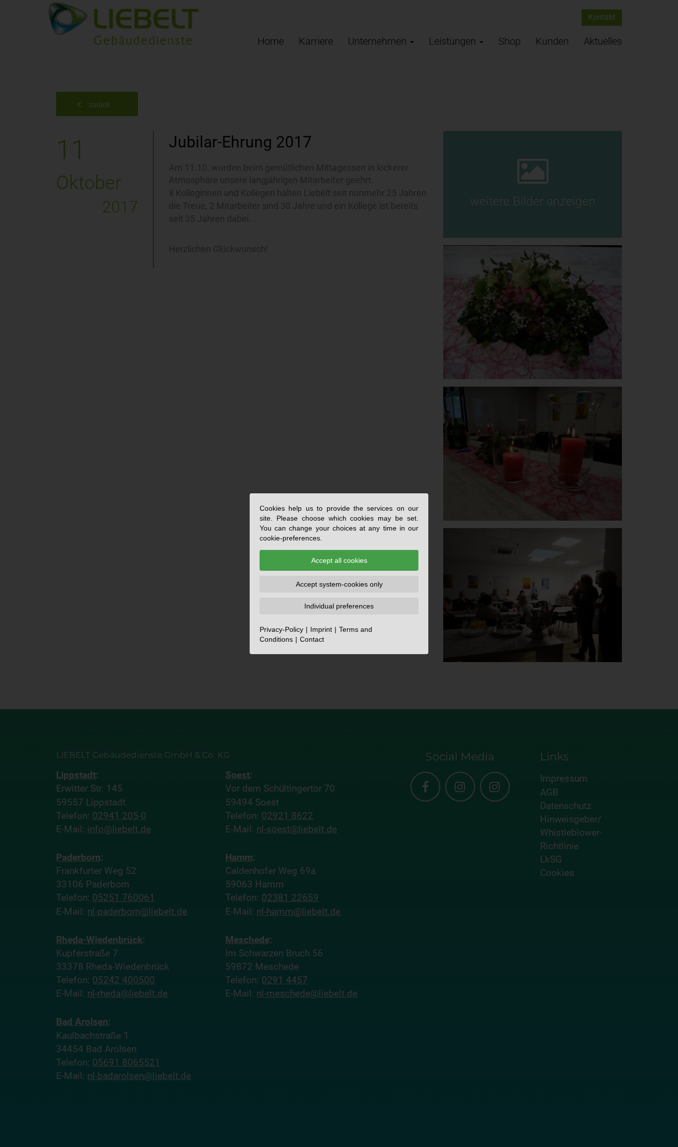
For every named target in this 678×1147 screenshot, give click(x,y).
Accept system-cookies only (339, 584)
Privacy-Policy (281, 629)
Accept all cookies (339, 560)
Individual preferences (339, 606)
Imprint (321, 629)
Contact (312, 639)
